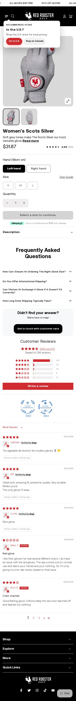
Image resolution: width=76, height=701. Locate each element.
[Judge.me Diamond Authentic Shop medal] (28, 407)
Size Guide (66, 177)
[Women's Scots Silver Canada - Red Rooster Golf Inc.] (11, 117)
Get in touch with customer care (38, 328)
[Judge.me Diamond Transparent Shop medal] (45, 407)
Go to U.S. (14, 41)
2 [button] (33, 618)
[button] (13, 16)
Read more (31, 141)
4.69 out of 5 (47, 349)
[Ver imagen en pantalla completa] (68, 101)
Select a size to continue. (38, 215)
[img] (11, 437)
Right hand (38, 168)
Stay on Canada (34, 41)
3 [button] (39, 618)
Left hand (14, 168)
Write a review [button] (38, 386)
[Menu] (7, 16)
